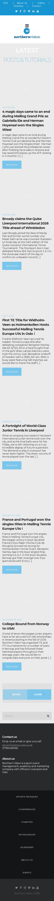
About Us (22, 3)
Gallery (41, 3)
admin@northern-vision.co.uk (17, 744)
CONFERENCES (27, 809)
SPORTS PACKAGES (27, 796)
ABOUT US (27, 860)
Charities (18, 6)
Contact (36, 6)
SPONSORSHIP (27, 834)
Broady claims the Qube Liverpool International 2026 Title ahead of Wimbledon (25, 223)
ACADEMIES (27, 847)
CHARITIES (27, 822)
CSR (5, 3)
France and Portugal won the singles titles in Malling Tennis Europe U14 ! (26, 524)
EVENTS (27, 872)
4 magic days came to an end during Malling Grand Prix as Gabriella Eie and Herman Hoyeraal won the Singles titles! (26, 121)
